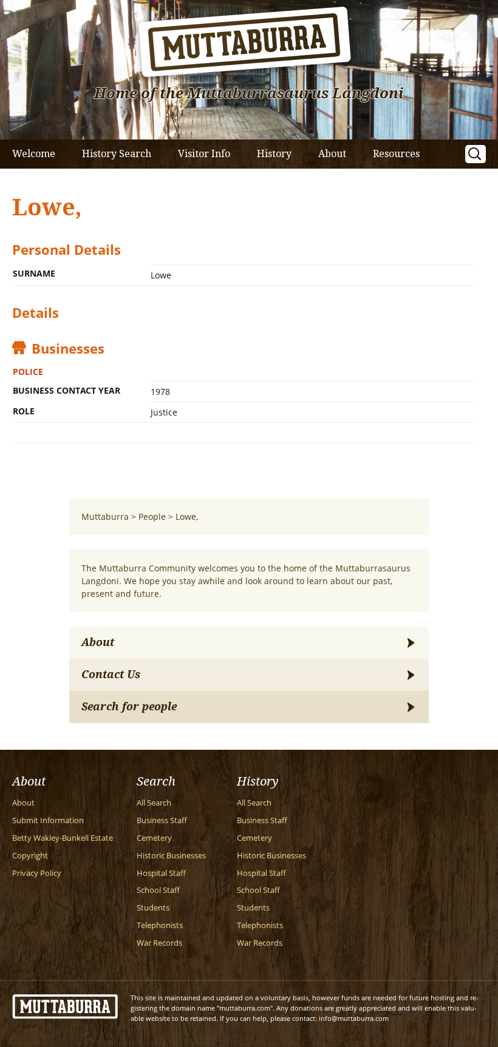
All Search (154, 803)
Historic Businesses (171, 855)
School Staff (158, 890)
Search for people (129, 707)
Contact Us (110, 674)
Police (28, 371)
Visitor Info (204, 154)
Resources (396, 154)
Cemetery (154, 838)
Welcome (33, 154)
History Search (116, 154)
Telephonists (160, 925)
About (332, 154)
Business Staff (162, 820)
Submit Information (48, 820)
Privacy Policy (36, 873)
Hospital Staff (161, 873)
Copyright (30, 855)
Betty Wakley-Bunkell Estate (62, 838)
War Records (159, 943)
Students (153, 908)
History (274, 154)
